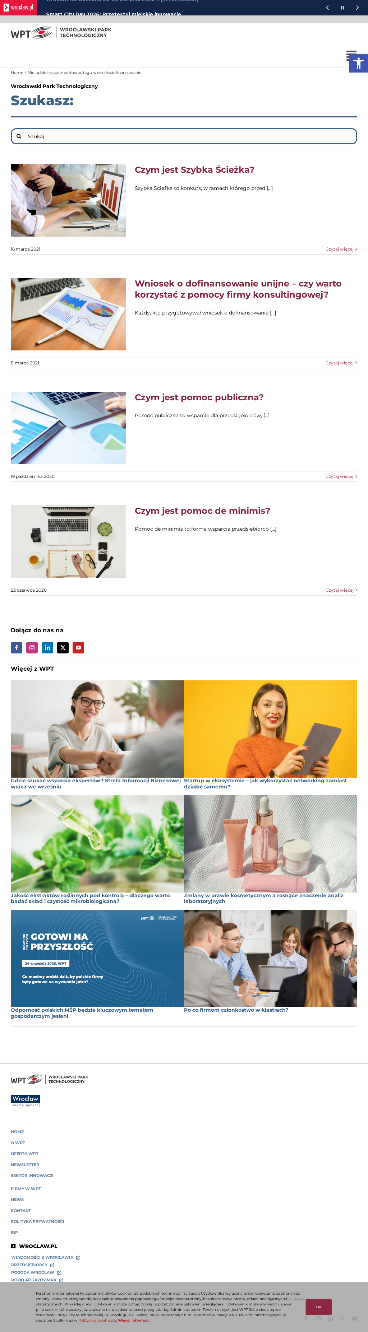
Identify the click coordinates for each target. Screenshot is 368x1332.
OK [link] (318, 1307)
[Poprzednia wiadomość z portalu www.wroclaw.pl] (327, 8)
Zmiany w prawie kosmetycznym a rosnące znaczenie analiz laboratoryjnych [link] (264, 898)
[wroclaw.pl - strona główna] (18, 8)
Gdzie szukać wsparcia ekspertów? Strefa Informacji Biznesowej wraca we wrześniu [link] (96, 783)
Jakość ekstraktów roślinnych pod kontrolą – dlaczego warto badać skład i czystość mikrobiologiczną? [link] (90, 898)
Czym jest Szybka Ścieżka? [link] (194, 169)
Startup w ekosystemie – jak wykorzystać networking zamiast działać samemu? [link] (265, 783)
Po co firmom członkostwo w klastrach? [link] (236, 1010)
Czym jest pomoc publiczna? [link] (199, 397)
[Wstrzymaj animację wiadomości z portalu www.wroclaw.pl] (342, 8)
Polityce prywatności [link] (97, 1320)
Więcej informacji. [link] (134, 1320)
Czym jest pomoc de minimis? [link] (202, 511)
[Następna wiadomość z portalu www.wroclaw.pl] (357, 8)
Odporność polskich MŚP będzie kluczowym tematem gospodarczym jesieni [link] (82, 1013)
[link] (358, 63)
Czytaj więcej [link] (340, 249)
